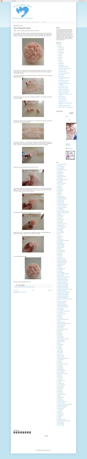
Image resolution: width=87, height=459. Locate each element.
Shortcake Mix (60, 383)
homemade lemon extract (62, 294)
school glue (59, 377)
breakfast (59, 187)
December (61, 47)
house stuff (59, 312)
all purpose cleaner (61, 169)
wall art (58, 418)
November (61, 49)
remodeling (59, 368)
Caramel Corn (60, 200)
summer (58, 398)
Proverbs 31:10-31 (36, 22)
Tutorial (32, 286)
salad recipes (59, 372)
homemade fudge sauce (61, 286)
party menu (59, 351)
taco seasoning (60, 402)
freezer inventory (60, 251)
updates (58, 412)
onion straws (59, 337)
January (60, 65)
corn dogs (59, 222)
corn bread (59, 221)
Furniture (59, 255)
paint (58, 343)
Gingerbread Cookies (61, 261)
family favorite (60, 244)
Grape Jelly (59, 269)
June (60, 57)
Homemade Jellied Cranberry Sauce (64, 289)
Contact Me (44, 22)
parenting (59, 348)
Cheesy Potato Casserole (62, 204)
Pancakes (59, 345)
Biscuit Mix (59, 182)
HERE (29, 281)
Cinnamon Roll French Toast (63, 80)
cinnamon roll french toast (62, 212)
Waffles (58, 416)
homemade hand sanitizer (62, 287)
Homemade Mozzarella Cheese (64, 68)
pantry (58, 347)
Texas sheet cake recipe (61, 405)
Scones (58, 379)
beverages (59, 180)
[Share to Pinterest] (24, 285)
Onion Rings (59, 336)
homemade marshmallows (62, 296)
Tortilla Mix (59, 409)
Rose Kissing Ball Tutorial (63, 81)
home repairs (59, 275)
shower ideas (59, 386)
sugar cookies (60, 397)
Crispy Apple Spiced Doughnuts (64, 105)
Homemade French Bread (63, 66)
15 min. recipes (60, 166)
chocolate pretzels (60, 205)
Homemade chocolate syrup (62, 276)
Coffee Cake (59, 215)
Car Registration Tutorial (62, 86)
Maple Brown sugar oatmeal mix (63, 323)
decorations (59, 230)
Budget (58, 191)
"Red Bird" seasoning (61, 164)
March (60, 62)
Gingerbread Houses (61, 262)
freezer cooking (60, 250)
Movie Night (59, 330)
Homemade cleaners (61, 278)
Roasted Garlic (60, 369)
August (60, 54)
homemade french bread (62, 285)
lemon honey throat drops (62, 319)
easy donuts (59, 239)
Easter (58, 237)
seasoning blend (60, 380)
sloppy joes (59, 388)
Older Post (50, 290)
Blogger (49, 450)
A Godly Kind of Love (62, 101)
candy (58, 194)
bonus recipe (59, 184)
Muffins (58, 331)
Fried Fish (59, 253)
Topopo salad (59, 408)
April (59, 60)
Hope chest (59, 308)
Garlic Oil (59, 257)
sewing (58, 381)
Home (14, 22)
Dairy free (59, 229)
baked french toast (60, 176)
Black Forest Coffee (61, 183)
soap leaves (59, 393)
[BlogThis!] (20, 285)
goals (58, 266)
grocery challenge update (62, 273)
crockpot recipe (60, 228)
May (59, 58)
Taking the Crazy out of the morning (63, 404)
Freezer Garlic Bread (62, 99)
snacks (58, 390)
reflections (59, 366)
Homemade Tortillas (61, 304)
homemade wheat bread (61, 306)
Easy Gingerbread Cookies (62, 240)
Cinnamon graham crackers (62, 211)
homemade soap (60, 302)
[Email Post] (16, 285)
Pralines (58, 354)
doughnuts (59, 236)
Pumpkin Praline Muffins (61, 358)
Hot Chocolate (60, 309)
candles (58, 193)
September (61, 52)
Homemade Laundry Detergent (64, 90)
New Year (59, 333)
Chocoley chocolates (61, 207)
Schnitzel (59, 376)
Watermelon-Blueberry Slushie (63, 420)
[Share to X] (21, 285)
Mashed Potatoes (60, 324)
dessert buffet (59, 232)
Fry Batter (59, 254)
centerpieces (59, 201)
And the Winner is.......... (62, 74)
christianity (59, 208)
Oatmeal (59, 334)
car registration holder (61, 198)
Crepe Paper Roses (20, 286)
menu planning (60, 326)
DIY (24, 286)
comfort (58, 218)
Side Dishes (59, 387)
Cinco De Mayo (60, 209)
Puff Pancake (59, 356)
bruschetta (59, 190)
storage (58, 395)
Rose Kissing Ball (28, 286)
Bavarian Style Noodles (61, 179)
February (60, 63)
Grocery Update (61, 76)
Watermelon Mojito (60, 419)
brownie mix (59, 189)
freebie (58, 248)
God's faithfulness (60, 268)
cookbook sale (60, 219)
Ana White (59, 171)
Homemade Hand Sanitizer (63, 92)
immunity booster (60, 313)
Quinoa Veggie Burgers (61, 363)
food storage (59, 247)
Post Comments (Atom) (23, 292)
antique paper (60, 172)
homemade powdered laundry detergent (64, 298)
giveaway (59, 265)
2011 (59, 46)
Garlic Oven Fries (60, 258)
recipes (58, 365)
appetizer (59, 173)
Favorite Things (60, 246)
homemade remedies (61, 301)
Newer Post (16, 290)
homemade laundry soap (62, 293)
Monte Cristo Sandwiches (62, 329)
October (60, 50)
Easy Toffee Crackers (62, 69)
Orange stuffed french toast (62, 338)
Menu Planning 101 (62, 96)
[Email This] (18, 285)
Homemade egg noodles (62, 280)
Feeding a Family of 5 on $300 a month (65, 107)
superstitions (59, 400)
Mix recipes (59, 327)
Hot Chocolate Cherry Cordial (62, 311)
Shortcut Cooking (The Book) (23, 22)
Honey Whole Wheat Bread (63, 89)
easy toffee (59, 241)
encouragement (60, 243)
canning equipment (61, 197)
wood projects (60, 423)
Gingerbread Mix (60, 264)
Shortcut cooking (60, 384)
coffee (58, 214)
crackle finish (59, 225)
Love (58, 320)
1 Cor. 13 (59, 165)
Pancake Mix (59, 344)
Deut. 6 (58, 233)
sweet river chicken (61, 401)
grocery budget (60, 272)
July (59, 55)
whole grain (59, 422)
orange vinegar (60, 340)
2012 (59, 44)
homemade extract (60, 282)
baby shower (59, 175)
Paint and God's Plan (62, 71)
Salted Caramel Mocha (61, 373)
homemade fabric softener (62, 283)
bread (58, 186)
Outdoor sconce (60, 341)
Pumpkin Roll (59, 359)
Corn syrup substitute (61, 223)
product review (60, 355)
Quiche (58, 361)
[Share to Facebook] (22, 285)
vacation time (59, 413)
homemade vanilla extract (62, 305)
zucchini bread (60, 425)
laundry (58, 316)
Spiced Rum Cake (60, 394)
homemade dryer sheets (61, 279)
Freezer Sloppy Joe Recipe (63, 87)
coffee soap (59, 216)
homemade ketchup (61, 290)
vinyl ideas (59, 415)
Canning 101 (59, 196)
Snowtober (59, 391)
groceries (59, 271)
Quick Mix (59, 362)
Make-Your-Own (60, 322)
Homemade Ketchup (62, 98)
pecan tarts (59, 352)
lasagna (58, 315)
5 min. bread (59, 168)
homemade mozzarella (61, 297)
